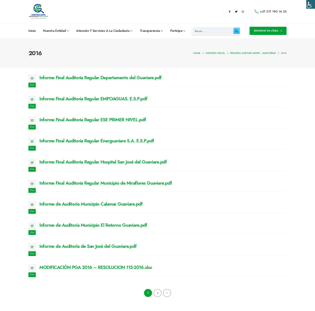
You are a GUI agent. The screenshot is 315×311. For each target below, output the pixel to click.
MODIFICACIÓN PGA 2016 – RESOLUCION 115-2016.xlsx (95, 267)
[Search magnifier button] (237, 31)
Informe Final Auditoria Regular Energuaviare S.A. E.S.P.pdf (96, 140)
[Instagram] (242, 11)
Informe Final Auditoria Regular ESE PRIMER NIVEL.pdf (92, 119)
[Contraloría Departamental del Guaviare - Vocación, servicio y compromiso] (38, 11)
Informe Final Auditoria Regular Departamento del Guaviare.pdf (100, 77)
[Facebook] (229, 11)
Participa (176, 30)
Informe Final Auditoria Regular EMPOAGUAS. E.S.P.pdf (93, 98)
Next (167, 293)
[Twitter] (236, 11)
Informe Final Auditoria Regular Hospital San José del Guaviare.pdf (103, 162)
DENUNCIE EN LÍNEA (266, 30)
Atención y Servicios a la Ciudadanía (102, 30)
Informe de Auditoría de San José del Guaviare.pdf (87, 246)
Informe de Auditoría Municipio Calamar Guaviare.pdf (91, 204)
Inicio (32, 30)
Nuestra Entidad (54, 30)
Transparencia (150, 30)
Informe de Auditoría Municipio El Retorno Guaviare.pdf (93, 225)
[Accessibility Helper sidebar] (310, 4)
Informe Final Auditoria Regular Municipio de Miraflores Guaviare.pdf (105, 183)
